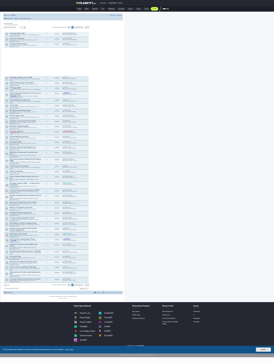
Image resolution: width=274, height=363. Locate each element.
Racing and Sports (138, 318)
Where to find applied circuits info (21, 207)
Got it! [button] (263, 349)
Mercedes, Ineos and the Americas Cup (23, 147)
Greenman (14, 155)
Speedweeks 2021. (16, 142)
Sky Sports (136, 311)
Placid (12, 252)
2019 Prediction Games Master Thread (22, 239)
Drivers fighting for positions (19, 136)
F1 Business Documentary (18, 44)
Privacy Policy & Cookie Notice (170, 323)
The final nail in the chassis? (19, 166)
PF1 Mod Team (15, 132)
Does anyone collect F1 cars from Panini (23, 202)
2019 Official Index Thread (18, 234)
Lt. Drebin (13, 247)
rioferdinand (14, 263)
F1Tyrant (13, 127)
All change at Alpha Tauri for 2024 (21, 77)
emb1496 (13, 280)
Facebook (196, 311)
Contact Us (166, 315)
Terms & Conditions (168, 318)
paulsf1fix (13, 203)
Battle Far (14, 148)
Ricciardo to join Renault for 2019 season (23, 261)
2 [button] (74, 27)
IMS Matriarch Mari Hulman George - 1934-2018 (25, 251)
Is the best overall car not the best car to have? (25, 279)
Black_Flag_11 (15, 106)
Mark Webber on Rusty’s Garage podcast (23, 223)
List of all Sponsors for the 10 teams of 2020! (24, 190)
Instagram (196, 318)
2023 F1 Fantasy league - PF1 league (22, 82)
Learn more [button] (69, 349)
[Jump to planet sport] (112, 3)
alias (12, 167)
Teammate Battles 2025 (17, 33)
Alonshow (13, 208)
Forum (154, 9)
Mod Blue (14, 96)
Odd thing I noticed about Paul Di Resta (23, 121)
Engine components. (16, 171)
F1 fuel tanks (14, 105)
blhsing (13, 231)
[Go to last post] (75, 33)
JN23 (12, 78)
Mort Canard (14, 198)
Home (79, 9)
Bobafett (13, 122)
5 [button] (81, 27)
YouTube (196, 322)
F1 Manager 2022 (15, 88)
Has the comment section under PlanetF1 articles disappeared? (23, 229)
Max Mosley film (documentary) (20, 110)
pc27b (12, 101)
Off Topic (35, 231)
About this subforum (16, 131)
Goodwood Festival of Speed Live (21, 212)
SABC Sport (136, 315)
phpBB (57, 296)
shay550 (13, 258)
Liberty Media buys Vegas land (20, 100)
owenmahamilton (15, 275)
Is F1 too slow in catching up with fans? (23, 267)
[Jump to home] (86, 3)
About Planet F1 (167, 311)
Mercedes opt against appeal (19, 126)
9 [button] (85, 27)
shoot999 (13, 214)
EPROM (13, 45)
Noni (12, 268)
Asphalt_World (15, 117)
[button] (69, 27)
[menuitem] (14, 15)
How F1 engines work (17, 115)
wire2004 (13, 111)
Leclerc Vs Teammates (17, 38)
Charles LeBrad (15, 224)
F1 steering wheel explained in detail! (22, 218)
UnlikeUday (14, 84)
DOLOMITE (14, 40)
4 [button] (79, 27)
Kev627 (13, 138)
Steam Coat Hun (15, 162)
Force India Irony (15, 256)
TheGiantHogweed (16, 34)
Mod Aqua (14, 186)
